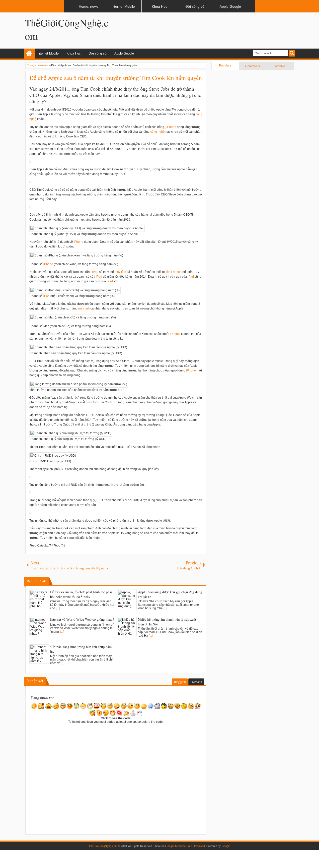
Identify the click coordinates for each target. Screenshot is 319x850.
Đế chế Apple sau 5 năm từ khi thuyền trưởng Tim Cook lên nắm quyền (115, 78)
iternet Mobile (49, 53)
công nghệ (157, 131)
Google (226, 846)
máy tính (120, 272)
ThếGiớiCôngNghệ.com (103, 846)
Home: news (29, 54)
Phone (171, 127)
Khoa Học (74, 53)
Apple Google (124, 53)
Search (292, 53)
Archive (280, 66)
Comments (252, 66)
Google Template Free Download (185, 846)
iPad (95, 272)
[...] (58, 608)
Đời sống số (97, 53)
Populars (225, 65)
